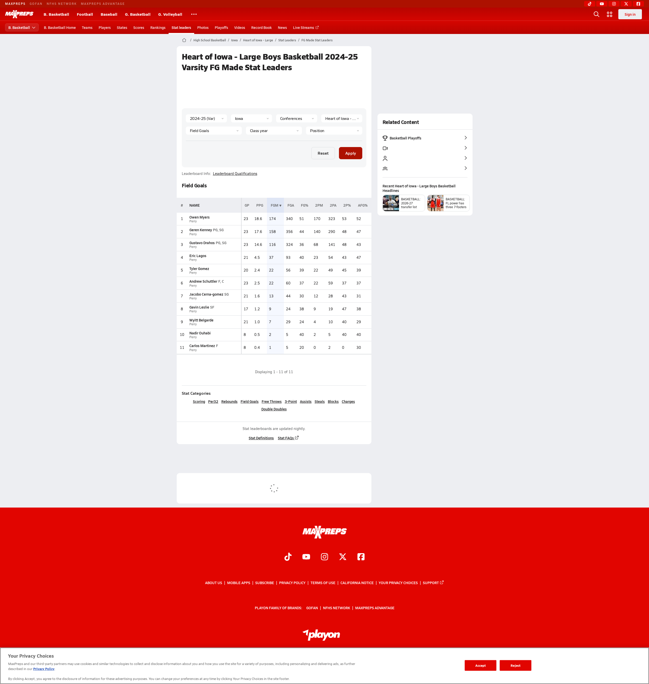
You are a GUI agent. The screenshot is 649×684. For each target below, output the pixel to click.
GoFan (36, 4)
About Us (213, 582)
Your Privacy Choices (398, 582)
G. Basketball (138, 14)
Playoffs (221, 27)
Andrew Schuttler (203, 281)
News (282, 27)
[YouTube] (601, 4)
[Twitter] (626, 4)
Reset (323, 153)
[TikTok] (589, 4)
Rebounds (229, 401)
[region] (324, 665)
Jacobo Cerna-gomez (206, 294)
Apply (350, 153)
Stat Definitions (261, 438)
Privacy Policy (292, 582)
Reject (515, 665)
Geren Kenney (200, 229)
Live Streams (303, 27)
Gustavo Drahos (202, 242)
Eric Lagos (197, 255)
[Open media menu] (609, 14)
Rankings (158, 27)
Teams (87, 27)
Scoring (199, 401)
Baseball (109, 14)
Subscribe (264, 582)
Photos (203, 27)
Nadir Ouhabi (200, 332)
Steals (320, 401)
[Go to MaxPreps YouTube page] (306, 557)
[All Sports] (194, 14)
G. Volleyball (170, 14)
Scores (138, 27)
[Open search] (596, 14)
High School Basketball (209, 40)
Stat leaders (181, 27)
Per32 (213, 401)
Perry (193, 221)
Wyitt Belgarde (201, 319)
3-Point (291, 401)
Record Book (261, 27)
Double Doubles (274, 409)
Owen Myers (199, 217)
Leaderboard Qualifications (235, 173)
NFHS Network (62, 4)
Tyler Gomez (199, 268)
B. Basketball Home (60, 27)
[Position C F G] (334, 131)
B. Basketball (56, 14)
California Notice (357, 582)
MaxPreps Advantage (103, 4)
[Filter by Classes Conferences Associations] (296, 118)
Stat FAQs (286, 438)
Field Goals (250, 401)
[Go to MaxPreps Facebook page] (361, 557)
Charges (348, 401)
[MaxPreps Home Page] (184, 40)
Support (431, 582)
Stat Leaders (287, 40)
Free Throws (272, 401)
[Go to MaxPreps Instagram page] (324, 557)
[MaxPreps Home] (19, 14)
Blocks (333, 401)
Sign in (630, 14)
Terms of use (323, 582)
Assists (306, 401)
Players (105, 27)
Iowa (234, 40)
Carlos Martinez (202, 345)
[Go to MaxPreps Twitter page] (343, 557)
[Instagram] (614, 4)
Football (85, 14)
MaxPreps (15, 4)
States (122, 27)
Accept (480, 665)
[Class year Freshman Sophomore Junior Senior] (274, 131)
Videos (239, 27)
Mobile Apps (238, 582)
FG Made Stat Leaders (317, 40)
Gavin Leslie (199, 307)
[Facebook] (638, 4)
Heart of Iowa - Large (258, 40)
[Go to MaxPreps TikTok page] (288, 557)
